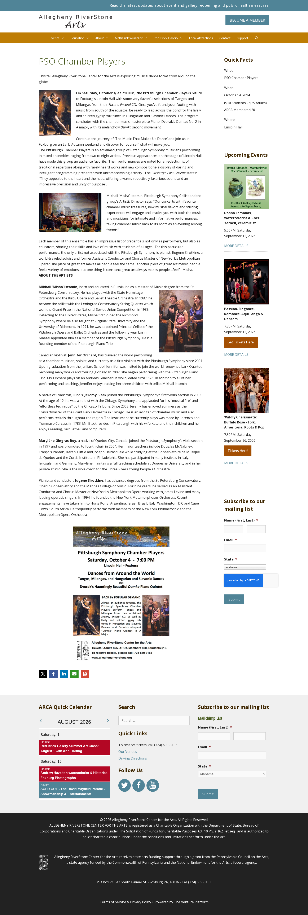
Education (77, 38)
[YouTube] (152, 785)
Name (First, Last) (241, 520)
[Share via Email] (74, 674)
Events (54, 38)
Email (230, 540)
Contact (224, 38)
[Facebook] (138, 785)
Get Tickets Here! (241, 342)
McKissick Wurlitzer (129, 38)
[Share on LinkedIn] (64, 674)
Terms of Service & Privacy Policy (125, 902)
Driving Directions (132, 758)
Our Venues (127, 751)
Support (242, 38)
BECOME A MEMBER (247, 20)
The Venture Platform (191, 902)
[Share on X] (43, 674)
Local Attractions (201, 38)
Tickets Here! (238, 450)
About (99, 38)
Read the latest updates (131, 5)
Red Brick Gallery (166, 38)
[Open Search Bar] (256, 37)
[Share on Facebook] (53, 674)
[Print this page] (85, 674)
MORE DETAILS (236, 245)
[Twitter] (124, 785)
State (230, 559)
